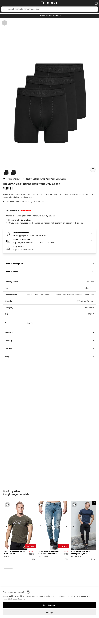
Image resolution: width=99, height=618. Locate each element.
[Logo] (49, 3)
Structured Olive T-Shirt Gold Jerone (14, 552)
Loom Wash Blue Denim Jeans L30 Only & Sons (48, 552)
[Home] (4, 179)
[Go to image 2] (13, 172)
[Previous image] (6, 526)
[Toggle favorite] (7, 504)
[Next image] (32, 526)
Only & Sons (26, 220)
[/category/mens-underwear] (4, 23)
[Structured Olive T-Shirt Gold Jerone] (20, 525)
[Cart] (96, 3)
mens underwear (42, 294)
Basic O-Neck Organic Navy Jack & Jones (80, 552)
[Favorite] (92, 169)
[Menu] (3, 3)
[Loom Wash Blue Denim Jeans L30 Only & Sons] (53, 525)
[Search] (49, 9)
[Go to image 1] (6, 172)
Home (29, 294)
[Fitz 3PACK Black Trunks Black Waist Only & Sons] (49, 93)
